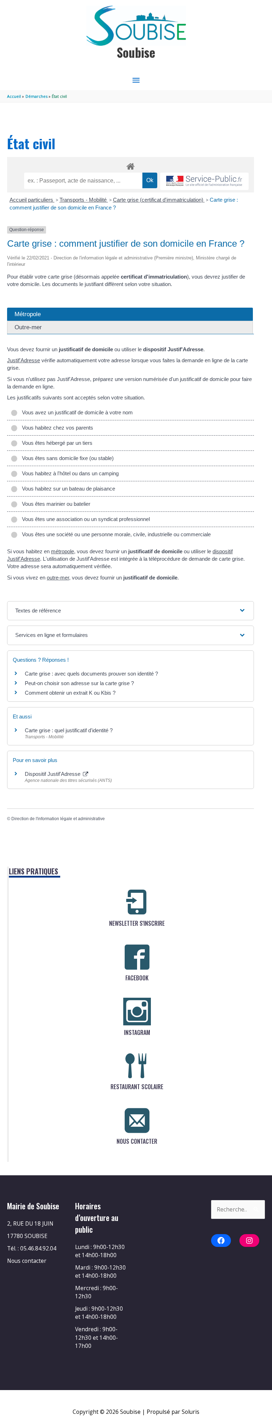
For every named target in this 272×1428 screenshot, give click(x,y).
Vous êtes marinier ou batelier (54, 504)
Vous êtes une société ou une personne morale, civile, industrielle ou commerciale (115, 534)
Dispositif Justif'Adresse (53, 774)
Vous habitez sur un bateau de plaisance (67, 489)
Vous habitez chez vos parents (56, 428)
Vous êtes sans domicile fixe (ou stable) (66, 458)
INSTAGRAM (137, 1032)
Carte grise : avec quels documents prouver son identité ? (92, 674)
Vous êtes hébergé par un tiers (55, 443)
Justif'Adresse (23, 360)
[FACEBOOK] (137, 957)
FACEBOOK (136, 978)
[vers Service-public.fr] (204, 181)
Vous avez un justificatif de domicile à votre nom (76, 412)
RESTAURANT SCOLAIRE (136, 1086)
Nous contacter (26, 1261)
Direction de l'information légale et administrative (58, 818)
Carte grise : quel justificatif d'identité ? (69, 730)
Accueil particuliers (32, 200)
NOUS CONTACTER (137, 1141)
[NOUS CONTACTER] (137, 1120)
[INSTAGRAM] (137, 1011)
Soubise (136, 52)
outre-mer (58, 578)
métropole (62, 551)
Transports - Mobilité (84, 200)
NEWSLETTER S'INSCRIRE (137, 923)
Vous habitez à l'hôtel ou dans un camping (69, 473)
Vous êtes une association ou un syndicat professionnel (84, 519)
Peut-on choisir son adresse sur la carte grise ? (79, 683)
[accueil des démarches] (130, 165)
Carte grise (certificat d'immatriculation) (159, 200)
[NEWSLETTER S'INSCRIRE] (137, 902)
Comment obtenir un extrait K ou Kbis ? (70, 693)
